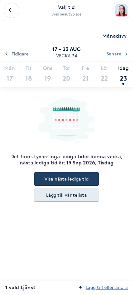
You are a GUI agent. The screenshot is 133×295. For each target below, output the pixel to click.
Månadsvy (114, 36)
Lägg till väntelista (66, 195)
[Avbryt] (11, 10)
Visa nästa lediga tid (66, 179)
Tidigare (20, 53)
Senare (114, 53)
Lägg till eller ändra (107, 287)
